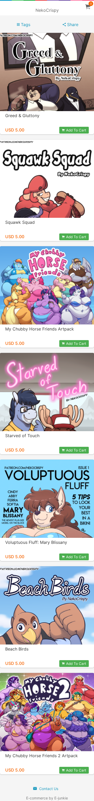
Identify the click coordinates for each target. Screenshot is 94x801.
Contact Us (48, 788)
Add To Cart (76, 130)
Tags (25, 24)
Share (72, 24)
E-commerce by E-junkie (47, 798)
